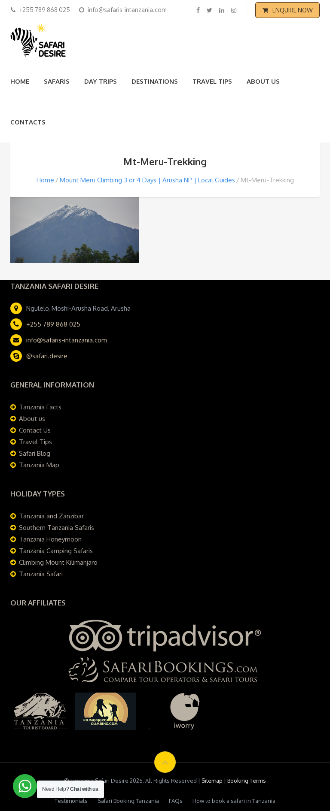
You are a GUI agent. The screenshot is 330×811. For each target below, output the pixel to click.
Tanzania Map (39, 465)
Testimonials (71, 800)
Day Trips (100, 81)
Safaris (57, 81)
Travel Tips (212, 81)
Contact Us (35, 430)
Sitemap (212, 780)
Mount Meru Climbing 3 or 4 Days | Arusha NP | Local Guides (147, 180)
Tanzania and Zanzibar (51, 516)
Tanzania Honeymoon (50, 539)
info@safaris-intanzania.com (66, 340)
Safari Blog (34, 453)
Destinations (154, 81)
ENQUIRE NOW (292, 10)
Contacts (28, 122)
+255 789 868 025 (53, 324)
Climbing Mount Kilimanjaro (58, 562)
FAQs (176, 800)
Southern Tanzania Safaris (56, 528)
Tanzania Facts (40, 407)
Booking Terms (246, 780)
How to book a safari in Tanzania (233, 800)
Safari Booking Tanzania (128, 800)
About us (263, 81)
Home (19, 81)
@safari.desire (46, 356)
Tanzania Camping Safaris (56, 551)
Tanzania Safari (41, 574)
